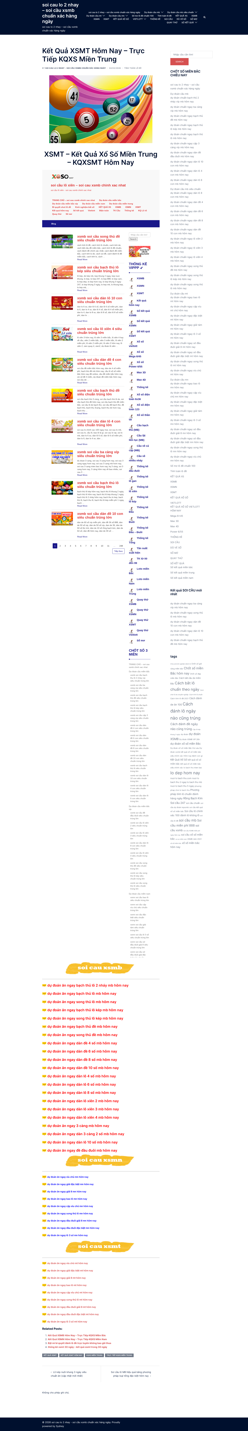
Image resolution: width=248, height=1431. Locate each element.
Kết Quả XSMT (50, 1355)
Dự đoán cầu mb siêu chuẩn (180, 12)
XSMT (106, 19)
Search (179, 61)
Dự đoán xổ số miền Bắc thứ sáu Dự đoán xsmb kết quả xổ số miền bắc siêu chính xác (186, 752)
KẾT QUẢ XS (181, 15)
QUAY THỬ (172, 22)
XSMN (96, 19)
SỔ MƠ (193, 19)
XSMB (194, 15)
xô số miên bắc (175, 843)
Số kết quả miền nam (181, 577)
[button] (205, 17)
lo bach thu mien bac (193, 768)
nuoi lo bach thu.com (180, 778)
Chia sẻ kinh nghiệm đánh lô (180, 664)
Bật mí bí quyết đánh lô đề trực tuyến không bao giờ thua (79, 1343)
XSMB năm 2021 (194, 839)
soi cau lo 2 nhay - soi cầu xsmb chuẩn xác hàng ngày (75, 68)
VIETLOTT (138, 19)
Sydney (60, 1426)
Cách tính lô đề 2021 (179, 698)
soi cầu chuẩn (193, 803)
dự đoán (184, 734)
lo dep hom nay (185, 772)
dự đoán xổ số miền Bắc (185, 743)
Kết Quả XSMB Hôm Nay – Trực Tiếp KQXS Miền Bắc (77, 1335)
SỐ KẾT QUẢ (188, 22)
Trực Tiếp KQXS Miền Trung (119, 1355)
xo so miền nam (181, 839)
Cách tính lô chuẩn (196, 695)
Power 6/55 (176, 531)
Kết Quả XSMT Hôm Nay (71, 1355)
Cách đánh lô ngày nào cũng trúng (185, 711)
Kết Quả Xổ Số (178, 759)
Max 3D (174, 521)
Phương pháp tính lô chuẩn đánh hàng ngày (184, 794)
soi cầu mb (187, 820)
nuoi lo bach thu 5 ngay (182, 786)
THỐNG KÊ (155, 19)
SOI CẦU (168, 19)
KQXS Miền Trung (94, 1355)
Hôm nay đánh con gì (193, 756)
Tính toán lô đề (165, 15)
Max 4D (174, 526)
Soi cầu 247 (177, 803)
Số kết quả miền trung (182, 572)
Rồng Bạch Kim (193, 798)
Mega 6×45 (176, 515)
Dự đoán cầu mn (116, 15)
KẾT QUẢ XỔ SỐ (121, 19)
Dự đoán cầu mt (93, 15)
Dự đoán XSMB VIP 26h (189, 739)
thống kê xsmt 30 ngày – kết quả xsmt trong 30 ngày (77, 1347)
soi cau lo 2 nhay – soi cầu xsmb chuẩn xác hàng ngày (60, 13)
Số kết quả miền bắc (181, 567)
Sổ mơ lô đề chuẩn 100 (143, 15)
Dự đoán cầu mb (152, 12)
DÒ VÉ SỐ (181, 19)
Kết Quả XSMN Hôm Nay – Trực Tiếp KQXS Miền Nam (77, 1339)
